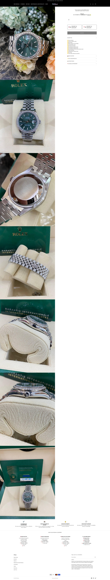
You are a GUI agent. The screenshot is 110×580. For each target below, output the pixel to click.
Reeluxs (17, 578)
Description (69, 37)
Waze (24, 545)
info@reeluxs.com (87, 544)
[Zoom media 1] (27, 43)
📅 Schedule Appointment (72, 63)
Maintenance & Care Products (18, 562)
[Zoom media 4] (27, 262)
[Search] (90, 4)
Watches (15, 560)
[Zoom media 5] (27, 336)
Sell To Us (15, 569)
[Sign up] (95, 557)
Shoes (15, 566)
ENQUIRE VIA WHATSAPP (73, 27)
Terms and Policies (55, 578)
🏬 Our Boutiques (70, 61)
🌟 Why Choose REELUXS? (72, 58)
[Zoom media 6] (27, 409)
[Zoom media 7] (27, 482)
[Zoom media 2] (27, 116)
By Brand (15, 559)
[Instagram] (93, 578)
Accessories (16, 564)
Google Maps (24, 544)
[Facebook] (91, 578)
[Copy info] (69, 20)
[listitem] (46, 4)
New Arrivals (16, 557)
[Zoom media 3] (27, 189)
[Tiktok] (95, 578)
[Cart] (95, 4)
